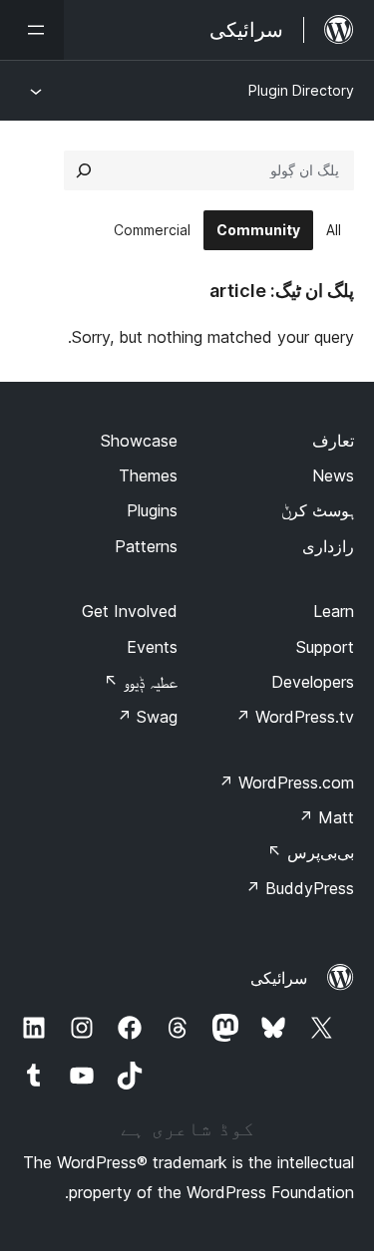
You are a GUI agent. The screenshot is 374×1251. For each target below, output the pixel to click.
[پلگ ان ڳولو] (84, 170)
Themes (148, 475)
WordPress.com (286, 782)
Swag (147, 717)
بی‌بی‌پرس (310, 852)
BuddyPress (299, 888)
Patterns (146, 546)
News (333, 475)
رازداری (328, 546)
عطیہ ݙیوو (141, 682)
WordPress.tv (294, 717)
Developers (312, 682)
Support (325, 647)
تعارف (333, 441)
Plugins (152, 510)
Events (152, 647)
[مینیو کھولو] (32, 30)
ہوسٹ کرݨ (317, 510)
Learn (333, 611)
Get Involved (130, 611)
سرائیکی (278, 978)
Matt (326, 817)
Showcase (139, 441)
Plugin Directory (301, 90)
